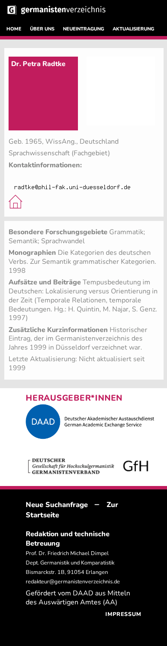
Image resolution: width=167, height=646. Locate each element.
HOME (13, 29)
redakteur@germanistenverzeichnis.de (73, 582)
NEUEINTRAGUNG (83, 29)
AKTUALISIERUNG (133, 29)
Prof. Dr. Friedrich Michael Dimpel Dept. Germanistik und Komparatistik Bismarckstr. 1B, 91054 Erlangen (70, 562)
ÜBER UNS (42, 29)
